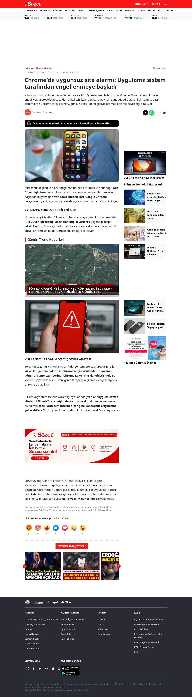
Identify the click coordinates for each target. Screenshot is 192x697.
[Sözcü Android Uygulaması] (70, 672)
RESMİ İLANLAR (165, 10)
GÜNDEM (57, 10)
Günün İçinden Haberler (72, 619)
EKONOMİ (70, 10)
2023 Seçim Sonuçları (35, 624)
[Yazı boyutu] (164, 113)
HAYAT (119, 10)
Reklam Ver (103, 629)
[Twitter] (40, 668)
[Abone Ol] (159, 68)
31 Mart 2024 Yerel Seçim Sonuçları (41, 619)
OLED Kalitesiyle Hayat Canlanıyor (144, 177)
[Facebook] (34, 668)
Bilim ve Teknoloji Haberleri (143, 184)
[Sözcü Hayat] (52, 602)
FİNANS (141, 10)
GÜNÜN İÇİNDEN (96, 10)
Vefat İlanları (104, 634)
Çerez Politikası (141, 629)
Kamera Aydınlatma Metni (146, 642)
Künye (101, 624)
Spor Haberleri (68, 629)
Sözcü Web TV (67, 624)
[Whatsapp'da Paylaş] (151, 113)
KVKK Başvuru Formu (144, 647)
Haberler (29, 612)
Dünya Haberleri (32, 648)
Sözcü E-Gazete (68, 634)
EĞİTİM (151, 10)
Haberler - (29, 68)
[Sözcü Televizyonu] (27, 602)
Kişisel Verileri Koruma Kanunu (149, 619)
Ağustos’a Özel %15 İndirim (140, 362)
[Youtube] (46, 668)
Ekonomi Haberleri (33, 639)
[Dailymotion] (53, 668)
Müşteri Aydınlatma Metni (146, 624)
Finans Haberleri (32, 634)
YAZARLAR (45, 10)
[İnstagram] (27, 668)
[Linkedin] (59, 668)
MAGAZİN (130, 10)
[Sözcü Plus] (66, 602)
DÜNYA (81, 10)
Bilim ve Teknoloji (43, 68)
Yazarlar (28, 629)
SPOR (110, 10)
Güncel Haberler (70, 612)
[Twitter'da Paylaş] (145, 113)
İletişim (101, 619)
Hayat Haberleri (32, 643)
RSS (136, 652)
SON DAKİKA (31, 10)
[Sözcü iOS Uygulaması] (70, 668)
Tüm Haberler (67, 639)
